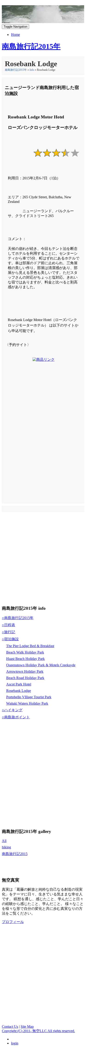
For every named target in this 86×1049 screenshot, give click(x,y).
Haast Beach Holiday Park (25, 659)
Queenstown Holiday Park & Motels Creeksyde (40, 665)
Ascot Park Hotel (18, 684)
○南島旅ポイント (16, 717)
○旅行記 (8, 632)
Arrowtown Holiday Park (24, 671)
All (4, 841)
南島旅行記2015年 (16, 69)
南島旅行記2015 (15, 854)
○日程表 (8, 625)
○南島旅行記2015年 (17, 618)
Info (32, 69)
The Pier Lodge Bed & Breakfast (30, 646)
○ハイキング (12, 710)
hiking (6, 847)
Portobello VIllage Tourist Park (28, 697)
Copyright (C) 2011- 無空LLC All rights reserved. (38, 1031)
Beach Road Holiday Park (25, 678)
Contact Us (10, 1026)
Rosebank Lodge (18, 691)
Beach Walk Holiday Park (25, 652)
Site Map (27, 1026)
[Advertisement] (43, 436)
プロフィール (13, 922)
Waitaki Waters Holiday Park (27, 703)
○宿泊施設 (10, 639)
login (14, 1043)
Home (15, 35)
